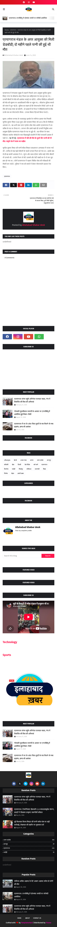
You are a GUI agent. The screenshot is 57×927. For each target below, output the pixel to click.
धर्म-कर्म (36, 465)
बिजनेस (6, 469)
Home (7, 30)
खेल (13, 465)
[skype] (26, 784)
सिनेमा (6, 473)
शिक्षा (44, 469)
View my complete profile (23, 530)
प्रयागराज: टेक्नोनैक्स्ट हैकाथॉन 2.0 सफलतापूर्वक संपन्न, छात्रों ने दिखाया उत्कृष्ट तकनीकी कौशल (34, 811)
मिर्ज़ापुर (21, 469)
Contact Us (37, 918)
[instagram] (28, 2)
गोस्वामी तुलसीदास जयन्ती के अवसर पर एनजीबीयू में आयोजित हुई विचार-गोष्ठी (32, 413)
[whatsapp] (39, 336)
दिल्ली (19, 465)
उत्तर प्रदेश (40, 460)
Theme (48, 923)
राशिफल (29, 469)
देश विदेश (27, 465)
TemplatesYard (27, 923)
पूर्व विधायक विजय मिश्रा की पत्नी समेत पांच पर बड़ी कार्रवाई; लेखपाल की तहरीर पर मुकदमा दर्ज (32, 823)
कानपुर (49, 460)
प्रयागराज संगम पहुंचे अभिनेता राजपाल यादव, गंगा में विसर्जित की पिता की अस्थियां (32, 400)
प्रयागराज (13, 30)
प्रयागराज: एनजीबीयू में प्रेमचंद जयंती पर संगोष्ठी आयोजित (28, 18)
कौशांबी (6, 465)
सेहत (12, 473)
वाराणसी (37, 469)
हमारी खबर (21, 473)
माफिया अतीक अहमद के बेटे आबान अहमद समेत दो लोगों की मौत (33, 882)
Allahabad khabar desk (14, 55)
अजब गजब (23, 460)
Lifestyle (7, 460)
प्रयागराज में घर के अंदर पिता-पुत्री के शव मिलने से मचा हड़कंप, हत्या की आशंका (33, 425)
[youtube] (33, 2)
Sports (7, 655)
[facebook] (23, 2)
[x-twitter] (20, 784)
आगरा (31, 460)
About (27, 918)
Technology (10, 642)
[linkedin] (43, 784)
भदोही (13, 469)
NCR (15, 460)
